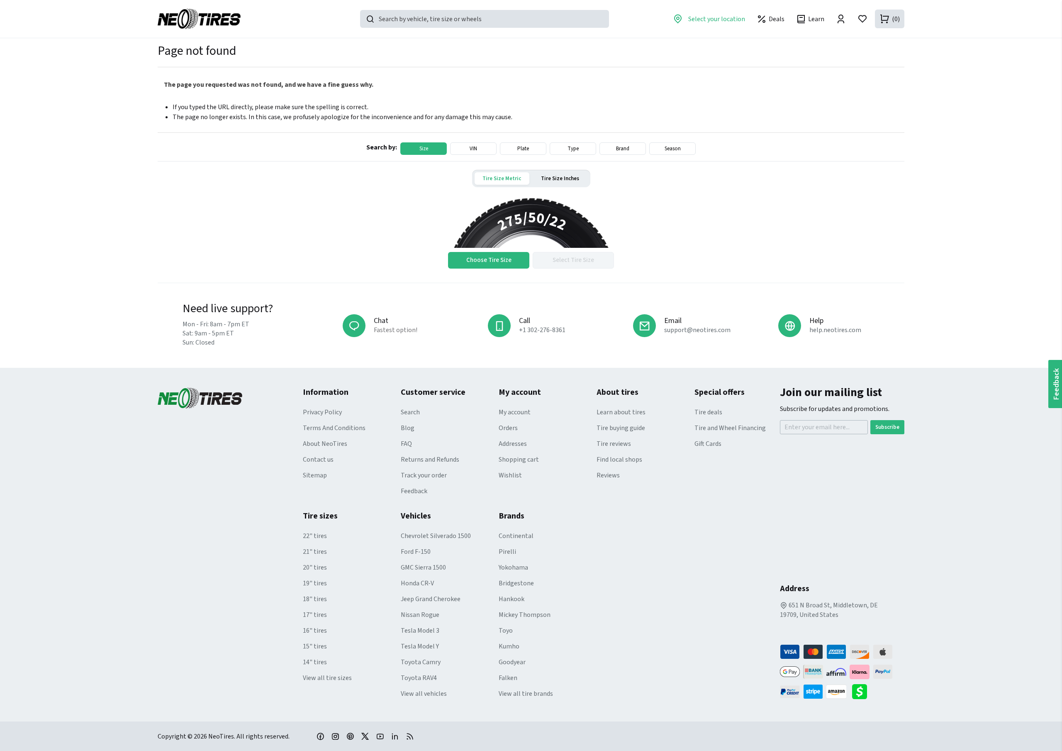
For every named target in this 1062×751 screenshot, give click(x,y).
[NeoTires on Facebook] (320, 736)
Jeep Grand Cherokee (430, 599)
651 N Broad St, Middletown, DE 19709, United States (829, 610)
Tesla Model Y (420, 646)
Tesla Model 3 (420, 630)
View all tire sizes (327, 678)
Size (423, 148)
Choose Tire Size (489, 260)
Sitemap (315, 475)
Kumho (509, 646)
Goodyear (512, 662)
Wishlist (510, 475)
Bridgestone (516, 583)
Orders (508, 428)
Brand (622, 148)
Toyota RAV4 (419, 678)
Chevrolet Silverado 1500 (436, 536)
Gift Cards (707, 443)
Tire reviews (614, 443)
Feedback (414, 491)
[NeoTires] (230, 398)
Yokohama (513, 567)
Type (573, 148)
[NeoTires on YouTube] (380, 736)
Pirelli (507, 551)
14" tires (315, 662)
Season (673, 148)
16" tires (315, 630)
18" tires (315, 599)
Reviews (608, 475)
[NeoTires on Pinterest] (350, 736)
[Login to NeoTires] (841, 19)
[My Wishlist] (862, 19)
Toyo (506, 630)
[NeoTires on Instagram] (335, 736)
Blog (407, 428)
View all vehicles (424, 693)
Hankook (511, 599)
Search (410, 412)
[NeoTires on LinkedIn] (395, 736)
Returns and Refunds (430, 459)
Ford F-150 (416, 551)
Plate (523, 148)
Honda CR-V (417, 583)
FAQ (406, 443)
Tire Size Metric (501, 178)
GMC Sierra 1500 (423, 567)
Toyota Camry (421, 662)
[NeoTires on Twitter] (365, 736)
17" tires (315, 614)
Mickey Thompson (524, 614)
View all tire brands (526, 693)
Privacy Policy (322, 412)
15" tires (315, 646)
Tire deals (708, 412)
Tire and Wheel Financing (730, 428)
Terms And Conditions (334, 428)
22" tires (315, 536)
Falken (508, 678)
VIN (473, 148)
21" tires (315, 551)
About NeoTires (325, 443)
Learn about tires (621, 412)
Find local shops (619, 459)
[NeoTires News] (410, 736)
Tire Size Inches (560, 178)
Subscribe (887, 427)
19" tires (315, 583)
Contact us (318, 459)
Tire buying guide (621, 428)
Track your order (424, 475)
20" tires (315, 567)
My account (515, 412)
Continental (516, 536)
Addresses (513, 443)
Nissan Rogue (420, 614)
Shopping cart (519, 459)
